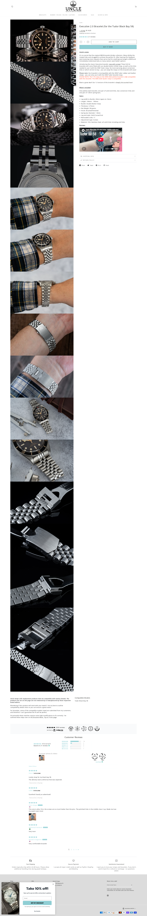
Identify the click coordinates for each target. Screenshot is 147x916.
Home (80, 22)
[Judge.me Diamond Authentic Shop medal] (95, 756)
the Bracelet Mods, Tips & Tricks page (44, 717)
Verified (98, 762)
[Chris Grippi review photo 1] (32, 817)
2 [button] (71, 849)
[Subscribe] (131, 885)
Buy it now (108, 47)
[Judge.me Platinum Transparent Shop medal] (84, 728)
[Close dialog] (53, 884)
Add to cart (114, 42)
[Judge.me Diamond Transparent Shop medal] (102, 756)
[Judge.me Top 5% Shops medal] (97, 728)
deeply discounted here (124, 82)
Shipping (81, 33)
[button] (12, 6)
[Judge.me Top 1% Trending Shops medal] (90, 728)
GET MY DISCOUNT (37, 903)
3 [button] (73, 849)
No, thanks (37, 911)
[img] (33, 771)
